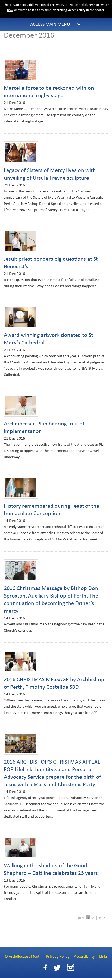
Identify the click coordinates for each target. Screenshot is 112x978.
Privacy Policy (57, 957)
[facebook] (45, 967)
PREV (80, 917)
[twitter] (57, 967)
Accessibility (84, 957)
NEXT (103, 917)
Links (103, 957)
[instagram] (70, 967)
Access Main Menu (50, 24)
